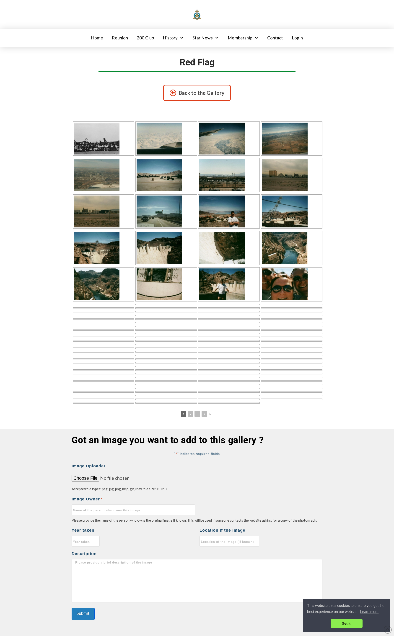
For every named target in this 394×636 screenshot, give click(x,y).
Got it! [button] (347, 623)
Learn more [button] (369, 612)
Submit (83, 613)
